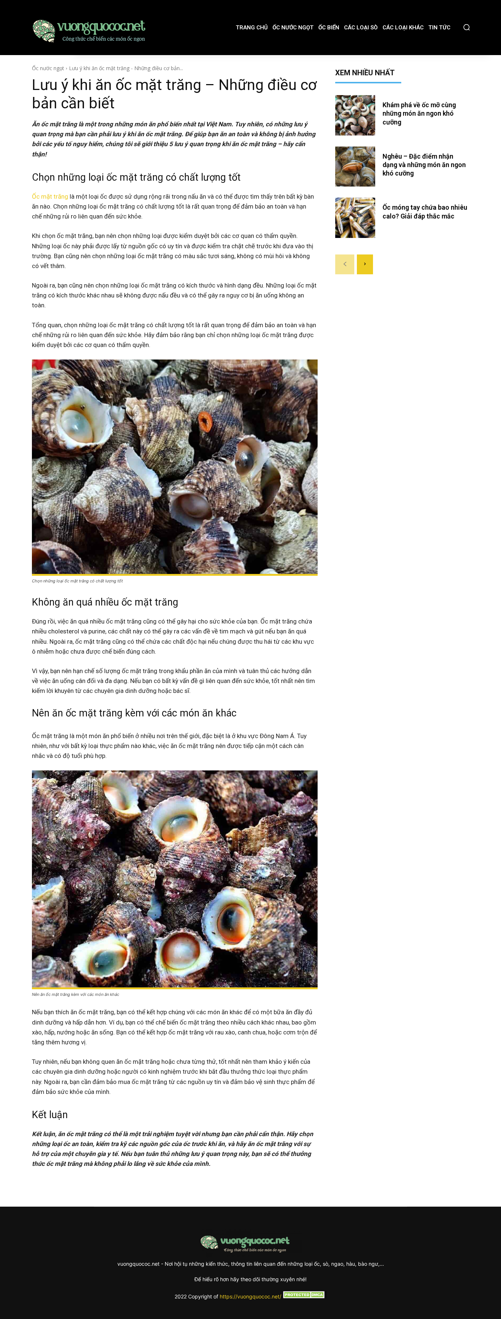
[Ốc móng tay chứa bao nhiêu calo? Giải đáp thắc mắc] (355, 218)
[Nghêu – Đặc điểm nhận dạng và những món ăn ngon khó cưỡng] (355, 167)
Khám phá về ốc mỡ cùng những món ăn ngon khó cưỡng (419, 113)
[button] (466, 27)
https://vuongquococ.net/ (250, 1296)
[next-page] (365, 264)
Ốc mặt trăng (50, 196)
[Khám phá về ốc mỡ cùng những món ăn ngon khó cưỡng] (355, 115)
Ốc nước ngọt (48, 68)
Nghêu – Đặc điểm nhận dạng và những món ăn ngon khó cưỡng (424, 164)
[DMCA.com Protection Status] (304, 1296)
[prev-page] (344, 264)
